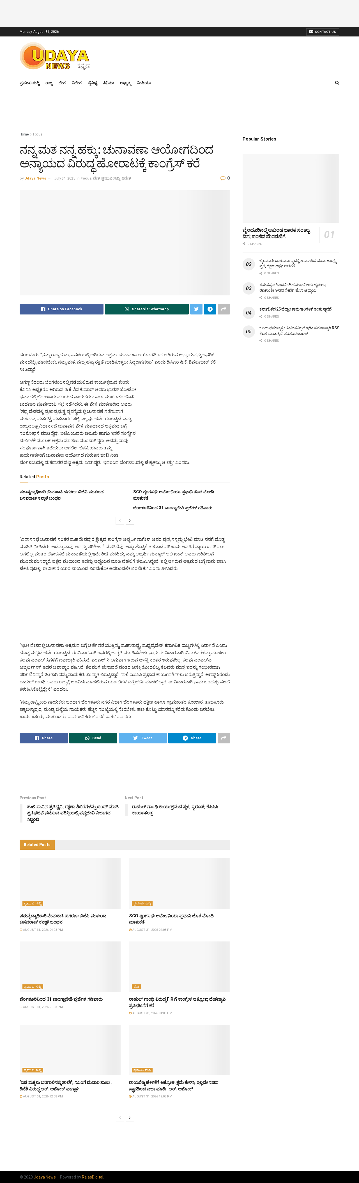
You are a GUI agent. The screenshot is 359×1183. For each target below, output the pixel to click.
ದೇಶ (62, 83)
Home (24, 134)
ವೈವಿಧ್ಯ (92, 83)
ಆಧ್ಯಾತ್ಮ (125, 83)
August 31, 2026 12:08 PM (42, 1096)
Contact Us (325, 32)
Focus (37, 134)
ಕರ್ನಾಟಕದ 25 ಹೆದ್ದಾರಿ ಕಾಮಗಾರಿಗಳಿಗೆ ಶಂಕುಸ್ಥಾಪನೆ (295, 309)
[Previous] (120, 521)
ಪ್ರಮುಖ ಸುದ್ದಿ (29, 83)
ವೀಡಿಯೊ (144, 83)
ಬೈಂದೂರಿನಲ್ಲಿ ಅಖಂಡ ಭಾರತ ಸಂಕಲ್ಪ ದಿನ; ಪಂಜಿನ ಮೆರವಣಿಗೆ (276, 233)
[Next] (130, 521)
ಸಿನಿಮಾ (108, 83)
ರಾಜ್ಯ (48, 83)
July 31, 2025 (64, 178)
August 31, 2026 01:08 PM (42, 1007)
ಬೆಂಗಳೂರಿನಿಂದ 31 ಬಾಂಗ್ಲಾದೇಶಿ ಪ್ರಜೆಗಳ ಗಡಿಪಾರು (172, 507)
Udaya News (35, 178)
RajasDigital (92, 1177)
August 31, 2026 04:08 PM (42, 930)
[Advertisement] (179, 12)
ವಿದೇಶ (77, 83)
